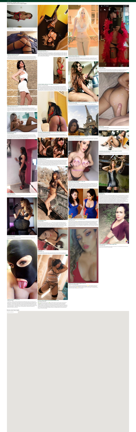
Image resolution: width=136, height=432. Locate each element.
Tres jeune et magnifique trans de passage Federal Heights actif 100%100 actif (52, 132)
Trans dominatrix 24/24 (42, 220)
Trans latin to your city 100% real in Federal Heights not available (110, 151)
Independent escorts (9, 2)
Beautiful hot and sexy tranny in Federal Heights (76, 219)
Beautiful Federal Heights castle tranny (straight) (77, 55)
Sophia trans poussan (11, 193)
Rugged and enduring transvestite (13, 54)
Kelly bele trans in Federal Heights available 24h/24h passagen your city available (82, 102)
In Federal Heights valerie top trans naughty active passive (48, 84)
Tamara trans (101, 126)
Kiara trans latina (10, 28)
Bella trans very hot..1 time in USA (44, 158)
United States (14, 2)
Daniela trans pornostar (42, 50)
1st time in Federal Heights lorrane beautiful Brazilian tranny (48, 300)
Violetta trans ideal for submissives (13, 299)
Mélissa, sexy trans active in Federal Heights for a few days (17, 105)
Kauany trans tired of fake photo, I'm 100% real (76, 181)
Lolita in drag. (101, 67)
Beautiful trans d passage (11, 132)
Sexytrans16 (40, 250)
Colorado (18, 2)
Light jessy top (101, 193)
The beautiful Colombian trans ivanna (13, 235)
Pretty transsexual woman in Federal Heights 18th (108, 244)
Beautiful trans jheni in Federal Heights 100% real (77, 283)
